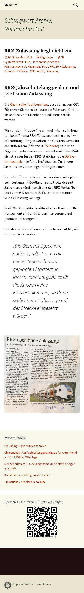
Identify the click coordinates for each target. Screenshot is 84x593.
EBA (27, 62)
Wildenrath (37, 71)
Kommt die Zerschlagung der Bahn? (27, 475)
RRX (52, 66)
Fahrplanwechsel (15, 66)
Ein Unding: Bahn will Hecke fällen (25, 446)
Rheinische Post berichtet (29, 104)
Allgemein (46, 57)
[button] (8, 585)
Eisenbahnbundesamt (45, 62)
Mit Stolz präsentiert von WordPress (27, 584)
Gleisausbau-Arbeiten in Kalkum (24, 482)
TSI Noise (23, 71)
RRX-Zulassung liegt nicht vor (38, 51)
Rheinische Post (38, 66)
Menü (8, 5)
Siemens (10, 71)
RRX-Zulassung (65, 66)
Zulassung (52, 71)
